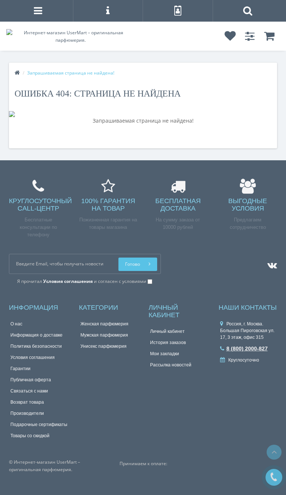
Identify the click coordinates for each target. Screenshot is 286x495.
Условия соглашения (32, 357)
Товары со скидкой (30, 435)
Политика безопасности (36, 346)
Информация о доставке (36, 335)
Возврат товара (27, 402)
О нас (16, 324)
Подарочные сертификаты (38, 424)
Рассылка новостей (170, 365)
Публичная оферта (30, 379)
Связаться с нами (29, 391)
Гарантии (20, 368)
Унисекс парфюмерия (103, 346)
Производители (27, 413)
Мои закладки (164, 353)
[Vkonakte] (270, 264)
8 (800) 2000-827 (247, 348)
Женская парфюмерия (104, 324)
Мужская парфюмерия (104, 335)
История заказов (168, 342)
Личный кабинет (167, 331)
